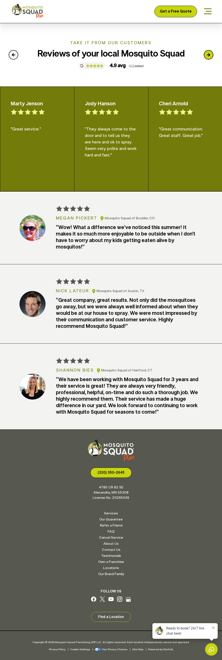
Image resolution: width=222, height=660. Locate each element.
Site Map (137, 649)
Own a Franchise (111, 562)
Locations (111, 568)
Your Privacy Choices (114, 649)
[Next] (208, 55)
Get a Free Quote (176, 11)
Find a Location (111, 617)
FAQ (111, 531)
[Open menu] (208, 11)
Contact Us (111, 549)
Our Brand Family (111, 574)
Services (111, 513)
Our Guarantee (111, 519)
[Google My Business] (128, 600)
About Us (111, 543)
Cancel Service (111, 537)
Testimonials (111, 556)
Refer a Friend (111, 525)
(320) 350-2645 (111, 472)
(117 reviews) (136, 65)
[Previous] (13, 55)
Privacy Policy (57, 649)
